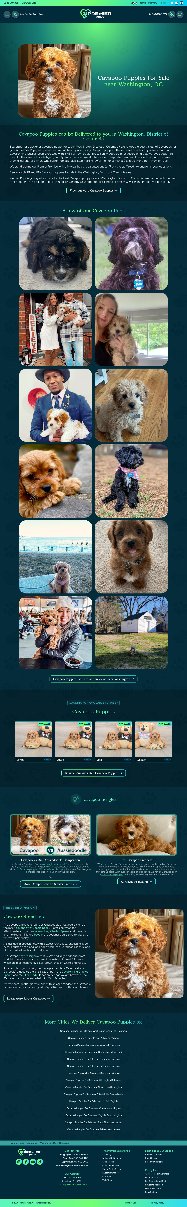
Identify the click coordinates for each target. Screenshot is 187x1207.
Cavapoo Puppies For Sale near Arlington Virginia (93, 1038)
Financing (106, 1154)
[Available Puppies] (15, 14)
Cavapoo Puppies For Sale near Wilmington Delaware (93, 1080)
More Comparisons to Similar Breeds (49, 884)
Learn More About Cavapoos (26, 998)
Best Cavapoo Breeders (136, 860)
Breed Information (153, 1154)
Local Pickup (108, 1162)
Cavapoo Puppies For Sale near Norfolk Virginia (93, 1101)
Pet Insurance (151, 1177)
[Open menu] (7, 14)
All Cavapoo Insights (134, 881)
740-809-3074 (158, 14)
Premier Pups (17, 1143)
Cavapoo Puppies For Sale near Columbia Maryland (93, 1059)
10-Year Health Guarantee (157, 1174)
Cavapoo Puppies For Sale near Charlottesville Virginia (93, 1087)
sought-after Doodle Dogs (32, 928)
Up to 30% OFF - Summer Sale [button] (20, 2)
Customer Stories (110, 1173)
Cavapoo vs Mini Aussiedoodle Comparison (50, 860)
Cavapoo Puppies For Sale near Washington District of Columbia (93, 1031)
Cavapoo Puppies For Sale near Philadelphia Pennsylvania (93, 1094)
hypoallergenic (30, 956)
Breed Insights (152, 1158)
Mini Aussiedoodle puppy (52, 869)
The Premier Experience (116, 1150)
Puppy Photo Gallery (111, 1169)
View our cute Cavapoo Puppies (92, 190)
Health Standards (153, 1188)
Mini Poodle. (31, 975)
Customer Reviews (111, 1165)
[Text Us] (179, 14)
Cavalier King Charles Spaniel (51, 931)
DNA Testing (151, 1192)
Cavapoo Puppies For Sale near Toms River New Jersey (93, 1122)
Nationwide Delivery (111, 1158)
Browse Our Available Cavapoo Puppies (91, 773)
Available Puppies (31, 14)
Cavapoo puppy (27, 869)
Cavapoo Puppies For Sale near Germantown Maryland (93, 1052)
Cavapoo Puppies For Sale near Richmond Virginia (94, 1073)
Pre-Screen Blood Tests (156, 1181)
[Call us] (171, 14)
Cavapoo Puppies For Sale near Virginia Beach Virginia (93, 1115)
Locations (32, 1143)
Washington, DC (48, 1143)
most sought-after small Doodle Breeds (60, 864)
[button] (172, 3)
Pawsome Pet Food (154, 1185)
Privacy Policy (157, 1203)
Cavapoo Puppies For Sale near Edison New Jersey (93, 1129)
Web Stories (108, 1180)
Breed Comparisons (154, 1162)
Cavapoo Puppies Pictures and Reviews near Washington (92, 679)
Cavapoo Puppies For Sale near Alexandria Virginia (93, 1045)
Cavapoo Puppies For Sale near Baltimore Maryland (93, 1066)
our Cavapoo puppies (112, 874)
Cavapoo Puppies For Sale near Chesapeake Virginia (93, 1108)
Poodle (38, 934)
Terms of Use (130, 1203)
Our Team (106, 1176)
